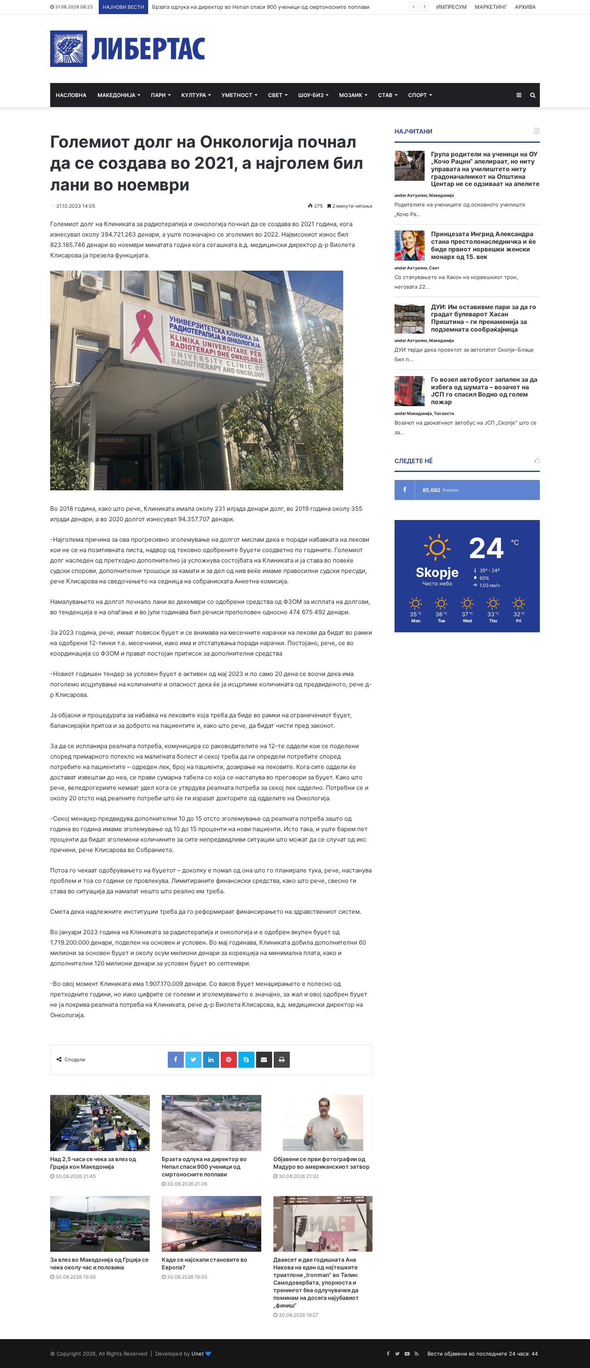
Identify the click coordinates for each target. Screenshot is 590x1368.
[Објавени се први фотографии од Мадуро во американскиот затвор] (323, 1123)
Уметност (237, 95)
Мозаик (350, 95)
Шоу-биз (310, 95)
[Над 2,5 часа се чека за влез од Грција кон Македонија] (100, 1123)
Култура (193, 95)
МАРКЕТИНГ (491, 7)
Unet (197, 1353)
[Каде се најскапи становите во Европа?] (211, 1224)
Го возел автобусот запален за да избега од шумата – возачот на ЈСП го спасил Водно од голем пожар (484, 391)
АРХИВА (525, 7)
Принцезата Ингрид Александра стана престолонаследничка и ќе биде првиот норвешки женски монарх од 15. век (483, 245)
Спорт (417, 95)
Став (385, 95)
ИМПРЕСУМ (451, 7)
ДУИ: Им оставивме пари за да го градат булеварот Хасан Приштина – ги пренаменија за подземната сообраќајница (483, 318)
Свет (275, 95)
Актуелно (417, 195)
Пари (158, 95)
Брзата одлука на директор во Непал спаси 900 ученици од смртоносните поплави (204, 1167)
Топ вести (444, 413)
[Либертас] (127, 48)
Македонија (116, 95)
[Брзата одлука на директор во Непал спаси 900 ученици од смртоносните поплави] (211, 1123)
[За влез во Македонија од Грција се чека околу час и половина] (100, 1224)
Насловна (71, 95)
